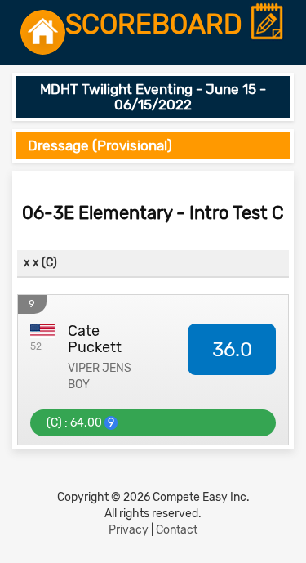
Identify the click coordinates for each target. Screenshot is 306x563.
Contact (176, 530)
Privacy (129, 530)
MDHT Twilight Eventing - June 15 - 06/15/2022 (153, 97)
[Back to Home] (42, 32)
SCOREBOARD (157, 25)
